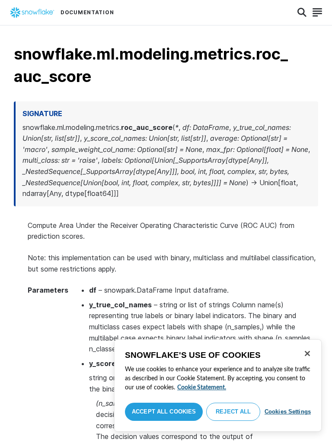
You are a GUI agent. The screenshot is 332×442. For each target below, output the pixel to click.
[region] (218, 385)
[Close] (307, 353)
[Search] (302, 12)
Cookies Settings (288, 411)
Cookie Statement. (201, 388)
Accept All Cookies (164, 411)
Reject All (233, 411)
